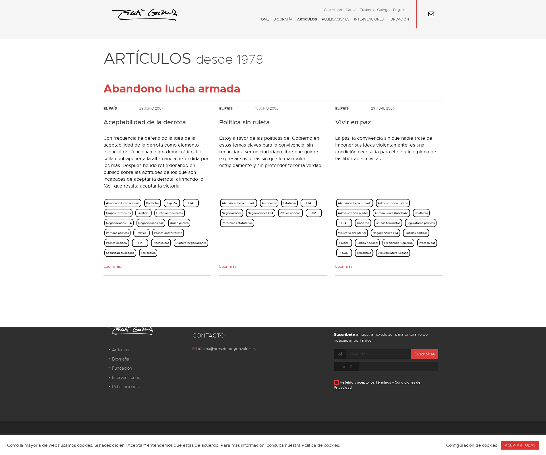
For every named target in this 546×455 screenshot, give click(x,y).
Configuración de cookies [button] (471, 445)
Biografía (283, 19)
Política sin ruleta (244, 122)
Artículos (307, 19)
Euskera (367, 10)
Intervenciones (369, 19)
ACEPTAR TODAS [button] (520, 445)
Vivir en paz (353, 122)
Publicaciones (335, 19)
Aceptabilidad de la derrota (145, 122)
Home (264, 19)
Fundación (398, 19)
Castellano (333, 10)
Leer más (112, 266)
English (399, 10)
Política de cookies (320, 445)
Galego (383, 10)
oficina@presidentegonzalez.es (226, 348)
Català (351, 10)
